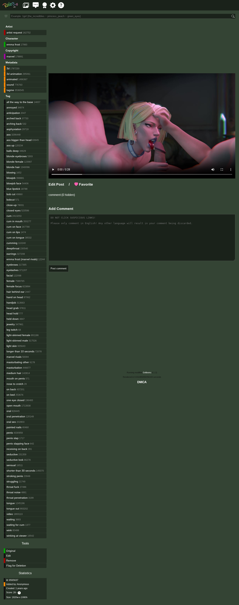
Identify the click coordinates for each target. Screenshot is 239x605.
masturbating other (18, 362)
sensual (11, 465)
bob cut (11, 194)
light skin (12, 345)
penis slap (12, 438)
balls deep (13, 150)
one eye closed (15, 400)
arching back (14, 123)
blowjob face (14, 183)
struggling (12, 481)
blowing (11, 172)
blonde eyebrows (17, 156)
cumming (12, 242)
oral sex (11, 421)
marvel (11, 56)
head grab (13, 308)
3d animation (14, 73)
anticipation (13, 112)
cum (9, 215)
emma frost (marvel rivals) (22, 259)
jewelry (11, 324)
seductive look (15, 459)
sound (10, 84)
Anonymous (23, 584)
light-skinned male (17, 340)
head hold (12, 313)
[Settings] (53, 7)
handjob (11, 302)
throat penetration (17, 497)
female (11, 280)
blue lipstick (13, 188)
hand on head (15, 297)
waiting (11, 519)
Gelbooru (147, 372)
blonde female (15, 161)
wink (9, 530)
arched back (14, 118)
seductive (12, 454)
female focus (14, 286)
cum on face (14, 226)
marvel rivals (14, 356)
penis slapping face (18, 443)
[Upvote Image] (19, 592)
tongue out (13, 508)
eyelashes (12, 270)
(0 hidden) (68, 194)
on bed (11, 394)
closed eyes (14, 210)
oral (9, 411)
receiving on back (17, 448)
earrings (11, 253)
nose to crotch (15, 383)
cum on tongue (15, 237)
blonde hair (13, 167)
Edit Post (56, 184)
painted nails (14, 427)
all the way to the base (20, 102)
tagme (10, 90)
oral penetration (16, 416)
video (10, 513)
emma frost (13, 44)
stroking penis (15, 476)
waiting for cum (15, 524)
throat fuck (13, 486)
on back (11, 389)
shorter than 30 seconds (21, 470)
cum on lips (13, 232)
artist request (14, 32)
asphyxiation (14, 129)
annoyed (12, 107)
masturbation (14, 367)
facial (10, 275)
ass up (10, 145)
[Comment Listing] (36, 7)
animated (12, 79)
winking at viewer (17, 535)
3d (8, 68)
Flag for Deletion (16, 565)
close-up (12, 205)
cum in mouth (15, 221)
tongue (11, 503)
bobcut (11, 199)
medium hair (14, 373)
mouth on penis (16, 378)
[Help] (61, 7)
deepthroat (13, 248)
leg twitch (12, 329)
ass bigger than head (19, 139)
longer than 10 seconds (20, 351)
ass (9, 134)
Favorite (85, 184)
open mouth (14, 405)
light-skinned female (18, 335)
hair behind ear (15, 291)
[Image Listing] (26, 7)
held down (13, 318)
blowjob (11, 177)
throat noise (14, 492)
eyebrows (12, 264)
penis (10, 432)
